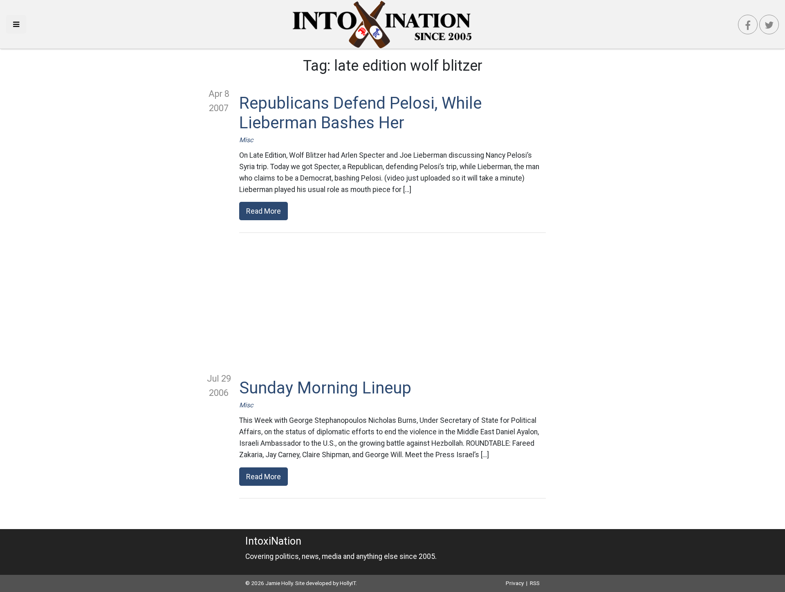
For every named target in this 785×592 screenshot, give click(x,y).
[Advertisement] (392, 302)
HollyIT (348, 583)
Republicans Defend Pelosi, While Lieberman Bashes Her (360, 113)
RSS (535, 583)
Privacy (515, 583)
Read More (263, 211)
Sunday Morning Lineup (325, 388)
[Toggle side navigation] (16, 24)
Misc (246, 140)
